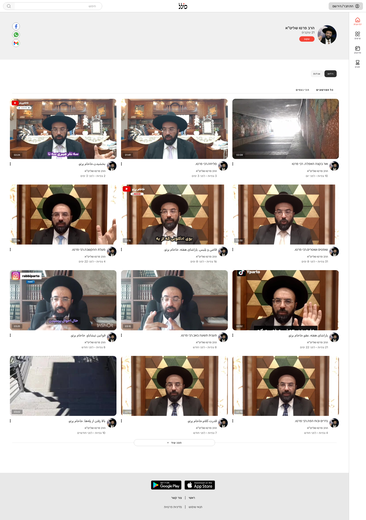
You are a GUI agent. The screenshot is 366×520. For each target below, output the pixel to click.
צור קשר (176, 498)
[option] (357, 21)
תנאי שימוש (195, 507)
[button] (232, 164)
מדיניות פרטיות (173, 507)
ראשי (192, 498)
